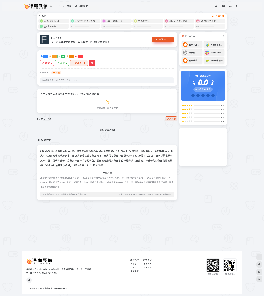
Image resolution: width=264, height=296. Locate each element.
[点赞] (107, 101)
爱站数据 (145, 150)
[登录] (230, 6)
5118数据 (131, 150)
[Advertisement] (107, 223)
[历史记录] (223, 6)
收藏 (48, 63)
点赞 (63, 63)
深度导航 (46, 288)
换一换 (172, 119)
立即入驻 (220, 16)
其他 (57, 72)
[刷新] (224, 36)
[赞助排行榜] (259, 257)
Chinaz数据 (161, 150)
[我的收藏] (216, 6)
